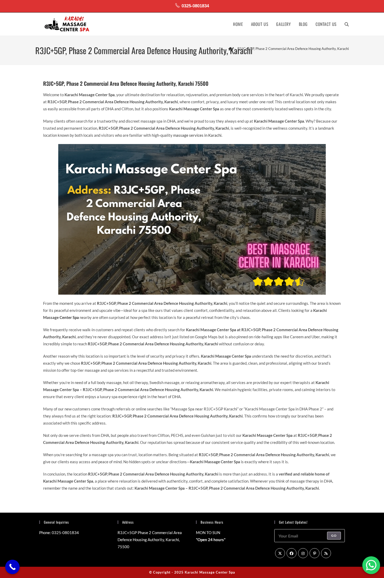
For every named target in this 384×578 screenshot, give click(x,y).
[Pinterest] (314, 553)
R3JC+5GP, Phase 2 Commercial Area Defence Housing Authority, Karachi (293, 49)
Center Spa (69, 317)
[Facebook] (291, 553)
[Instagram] (303, 553)
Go (334, 535)
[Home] (230, 49)
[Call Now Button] (12, 567)
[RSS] (326, 553)
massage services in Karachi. (197, 135)
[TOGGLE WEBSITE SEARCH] (347, 24)
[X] (280, 553)
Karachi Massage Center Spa (210, 572)
